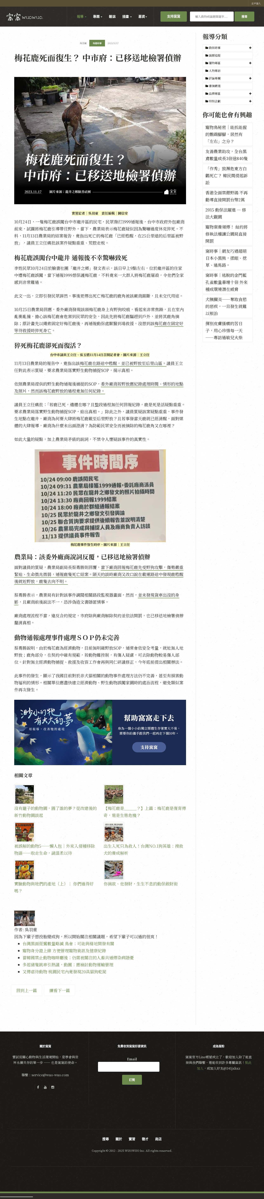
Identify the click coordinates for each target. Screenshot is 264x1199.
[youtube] (45, 1087)
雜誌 (112, 16)
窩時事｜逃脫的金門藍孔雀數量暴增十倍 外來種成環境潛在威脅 (226, 282)
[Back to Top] (250, 1185)
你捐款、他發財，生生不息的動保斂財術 (141, 884)
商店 (158, 1139)
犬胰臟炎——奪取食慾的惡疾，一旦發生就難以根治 (226, 306)
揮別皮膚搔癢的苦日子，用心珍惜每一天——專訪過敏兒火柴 (224, 330)
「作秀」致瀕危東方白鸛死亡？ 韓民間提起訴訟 (226, 175)
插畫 (126, 16)
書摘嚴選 (214, 86)
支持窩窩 (173, 16)
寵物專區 (214, 63)
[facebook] (38, 1087)
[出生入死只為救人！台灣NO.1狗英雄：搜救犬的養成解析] (145, 832)
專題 (96, 16)
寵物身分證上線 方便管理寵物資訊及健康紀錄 (64, 951)
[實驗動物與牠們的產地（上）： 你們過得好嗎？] (55, 870)
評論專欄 (214, 78)
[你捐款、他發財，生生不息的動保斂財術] (145, 870)
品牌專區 (214, 93)
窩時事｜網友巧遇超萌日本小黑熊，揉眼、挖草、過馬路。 (226, 258)
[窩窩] (25, 17)
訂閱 (132, 1080)
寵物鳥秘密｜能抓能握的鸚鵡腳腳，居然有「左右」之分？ (226, 134)
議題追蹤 (214, 55)
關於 (119, 1139)
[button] (227, 48)
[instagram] (53, 1087)
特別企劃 (214, 101)
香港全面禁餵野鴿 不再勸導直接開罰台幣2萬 (226, 196)
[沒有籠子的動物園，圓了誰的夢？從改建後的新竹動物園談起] (55, 794)
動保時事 (214, 48)
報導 (80, 16)
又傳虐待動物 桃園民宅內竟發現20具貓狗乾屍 (64, 972)
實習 (132, 1139)
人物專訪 (214, 70)
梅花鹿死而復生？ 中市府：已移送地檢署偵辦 (97, 57)
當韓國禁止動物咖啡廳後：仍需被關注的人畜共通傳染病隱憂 (78, 958)
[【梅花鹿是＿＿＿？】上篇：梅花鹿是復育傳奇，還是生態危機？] (145, 794)
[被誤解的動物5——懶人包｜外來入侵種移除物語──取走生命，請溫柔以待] (55, 832)
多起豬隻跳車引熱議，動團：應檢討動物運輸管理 (67, 965)
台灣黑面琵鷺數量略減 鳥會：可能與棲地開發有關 (68, 943)
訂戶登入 (256, 3)
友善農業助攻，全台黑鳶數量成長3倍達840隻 (226, 154)
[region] (100, 732)
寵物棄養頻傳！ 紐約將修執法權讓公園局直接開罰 (226, 234)
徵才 (145, 1139)
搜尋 (244, 16)
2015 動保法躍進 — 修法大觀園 (225, 213)
